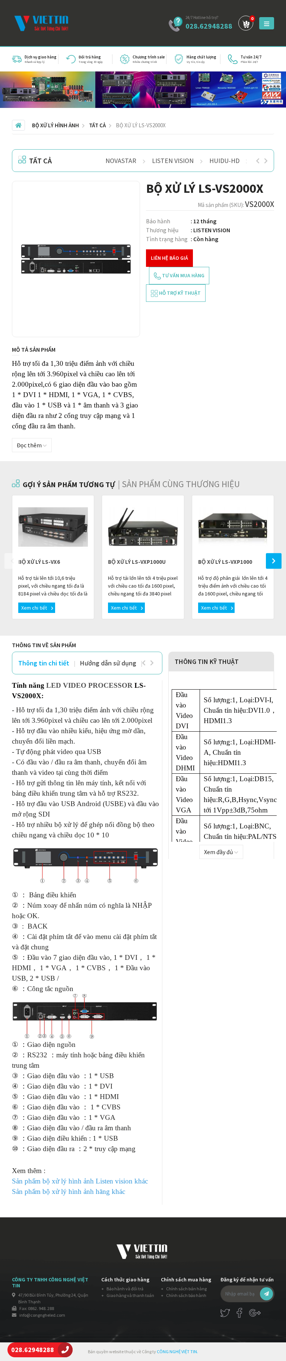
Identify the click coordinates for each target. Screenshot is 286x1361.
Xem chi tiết (34, 607)
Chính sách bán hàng (186, 1288)
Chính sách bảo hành (185, 1295)
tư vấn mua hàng (182, 275)
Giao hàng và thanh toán (130, 1295)
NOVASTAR (120, 160)
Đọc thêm (30, 445)
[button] (124, 197)
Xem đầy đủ (219, 852)
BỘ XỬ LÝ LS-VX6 (39, 561)
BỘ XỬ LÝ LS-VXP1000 (225, 561)
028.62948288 (208, 26)
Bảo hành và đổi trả (124, 1288)
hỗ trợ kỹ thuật (179, 293)
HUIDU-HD (224, 160)
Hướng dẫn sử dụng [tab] (108, 663)
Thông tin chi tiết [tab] (43, 663)
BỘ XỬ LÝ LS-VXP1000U (137, 561)
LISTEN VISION (173, 160)
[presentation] (258, 160)
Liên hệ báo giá (169, 258)
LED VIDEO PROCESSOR (89, 685)
